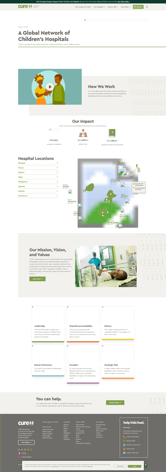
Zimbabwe (22, 196)
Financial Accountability (83, 443)
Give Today (25, 442)
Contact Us (99, 437)
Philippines (23, 182)
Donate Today (114, 402)
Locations (67, 422)
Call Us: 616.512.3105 (133, 436)
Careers (98, 433)
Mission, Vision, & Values (83, 426)
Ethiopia (21, 163)
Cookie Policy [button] (55, 466)
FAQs (77, 435)
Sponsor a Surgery (101, 429)
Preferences (120, 466)
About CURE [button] (112, 7)
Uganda (21, 186)
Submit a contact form (133, 445)
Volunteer (99, 435)
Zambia (21, 191)
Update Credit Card (132, 452)
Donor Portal (130, 449)
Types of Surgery (47, 433)
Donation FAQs (130, 441)
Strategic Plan (80, 433)
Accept (134, 466)
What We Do (46, 427)
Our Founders (80, 431)
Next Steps (99, 422)
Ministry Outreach (47, 429)
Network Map (80, 424)
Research (78, 439)
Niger (20, 177)
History (78, 429)
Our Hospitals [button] (98, 7)
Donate (98, 426)
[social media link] (19, 449)
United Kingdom (27, 457)
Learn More (36, 279)
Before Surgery (47, 431)
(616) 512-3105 (27, 435)
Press (77, 441)
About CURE (80, 422)
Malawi (21, 172)
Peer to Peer (99, 431)
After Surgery (46, 436)
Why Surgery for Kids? (83, 7)
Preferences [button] (89, 466)
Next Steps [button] (124, 7)
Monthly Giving (100, 424)
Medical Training (47, 438)
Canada (24, 453)
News (77, 437)
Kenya (21, 168)
